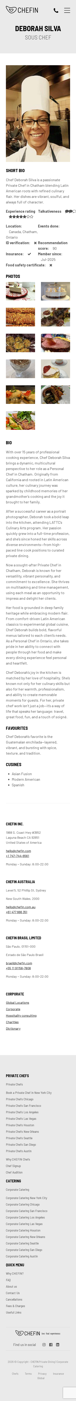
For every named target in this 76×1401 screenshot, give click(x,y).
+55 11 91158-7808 (18, 968)
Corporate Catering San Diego (24, 1250)
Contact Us (13, 1293)
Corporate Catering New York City (26, 1198)
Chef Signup (13, 1166)
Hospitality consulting (21, 1015)
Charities (12, 1022)
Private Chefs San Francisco (23, 1105)
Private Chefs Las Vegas (21, 1118)
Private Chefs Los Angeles (22, 1112)
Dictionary (13, 1028)
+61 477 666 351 (16, 912)
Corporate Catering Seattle (22, 1243)
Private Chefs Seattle (19, 1138)
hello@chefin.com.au (20, 907)
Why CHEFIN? (15, 1273)
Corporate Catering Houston (23, 1230)
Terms (28, 1373)
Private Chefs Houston (20, 1125)
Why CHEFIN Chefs (18, 1159)
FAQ (8, 1280)
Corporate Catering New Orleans (25, 1237)
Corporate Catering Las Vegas (24, 1224)
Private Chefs (14, 1084)
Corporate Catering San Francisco (26, 1211)
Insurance (58, 1373)
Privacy (42, 1373)
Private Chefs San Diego (21, 1144)
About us (11, 1286)
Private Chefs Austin (19, 1151)
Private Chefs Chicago (19, 1099)
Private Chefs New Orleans (22, 1131)
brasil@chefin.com (19, 963)
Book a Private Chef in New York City (28, 1092)
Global (40, 1378)
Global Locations (17, 1002)
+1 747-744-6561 (17, 856)
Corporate (13, 1009)
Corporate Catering (17, 1189)
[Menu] (67, 10)
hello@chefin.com (18, 851)
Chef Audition (14, 1172)
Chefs (15, 1373)
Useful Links (13, 1312)
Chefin (38, 1333)
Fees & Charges (15, 1306)
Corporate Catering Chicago (23, 1204)
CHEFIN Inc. (22, 9)
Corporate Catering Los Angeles (25, 1217)
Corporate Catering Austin (22, 1256)
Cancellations (14, 1299)
